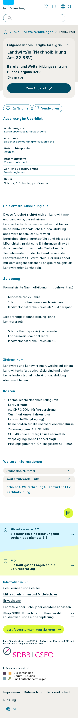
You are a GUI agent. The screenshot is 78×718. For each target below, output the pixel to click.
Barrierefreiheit (58, 692)
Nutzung (9, 700)
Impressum (11, 692)
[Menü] (71, 18)
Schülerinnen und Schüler (21, 588)
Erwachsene (12, 600)
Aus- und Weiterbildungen (33, 31)
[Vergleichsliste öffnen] (54, 6)
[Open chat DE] (68, 513)
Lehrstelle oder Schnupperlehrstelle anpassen (37, 607)
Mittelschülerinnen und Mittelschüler (30, 594)
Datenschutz (33, 692)
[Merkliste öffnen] (46, 6)
